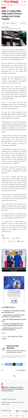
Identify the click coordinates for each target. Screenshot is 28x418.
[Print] (12, 23)
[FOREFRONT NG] (11, 1)
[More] (15, 23)
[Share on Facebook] (5, 23)
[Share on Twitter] (8, 23)
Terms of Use (15, 355)
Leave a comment (21, 370)
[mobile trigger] (3, 1)
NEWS (3, 7)
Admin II (7, 26)
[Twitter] (23, 411)
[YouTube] (25, 411)
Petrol (16, 336)
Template (4, 338)
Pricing (21, 336)
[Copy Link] (10, 23)
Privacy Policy (11, 357)
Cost (9, 336)
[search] (22, 1)
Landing (13, 336)
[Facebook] (21, 411)
